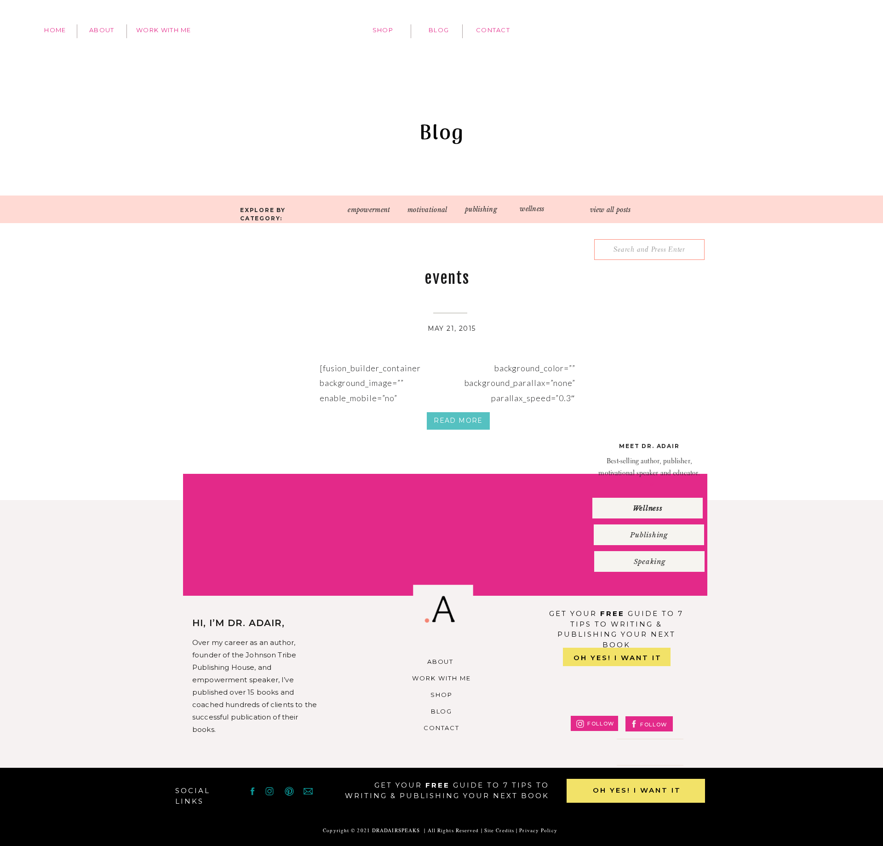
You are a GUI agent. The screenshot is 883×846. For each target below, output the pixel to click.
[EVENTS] (241, 335)
